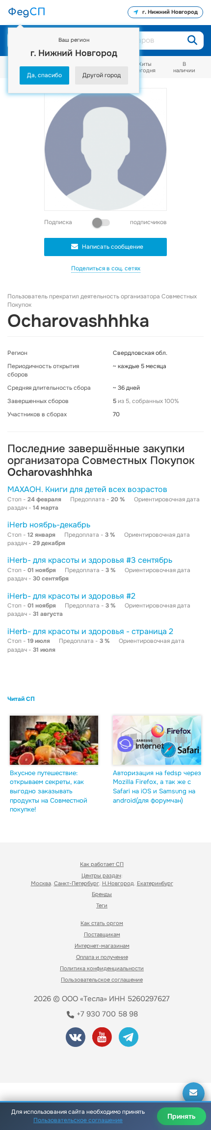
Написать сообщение (112, 247)
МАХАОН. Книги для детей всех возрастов (87, 489)
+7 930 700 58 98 (106, 1014)
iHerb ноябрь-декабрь (48, 525)
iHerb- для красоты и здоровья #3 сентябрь (89, 560)
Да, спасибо (44, 75)
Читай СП (21, 699)
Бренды (102, 894)
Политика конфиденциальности (102, 968)
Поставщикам (102, 934)
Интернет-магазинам (102, 945)
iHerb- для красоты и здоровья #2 (71, 596)
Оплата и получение (102, 957)
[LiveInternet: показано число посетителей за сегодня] (43, 1062)
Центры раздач (101, 875)
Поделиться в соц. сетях (105, 268)
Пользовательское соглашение (102, 979)
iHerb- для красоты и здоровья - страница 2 (90, 631)
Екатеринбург (155, 883)
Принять (181, 1116)
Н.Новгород (118, 883)
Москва (41, 883)
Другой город (101, 75)
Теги (101, 905)
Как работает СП (102, 864)
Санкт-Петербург (76, 883)
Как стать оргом (101, 923)
